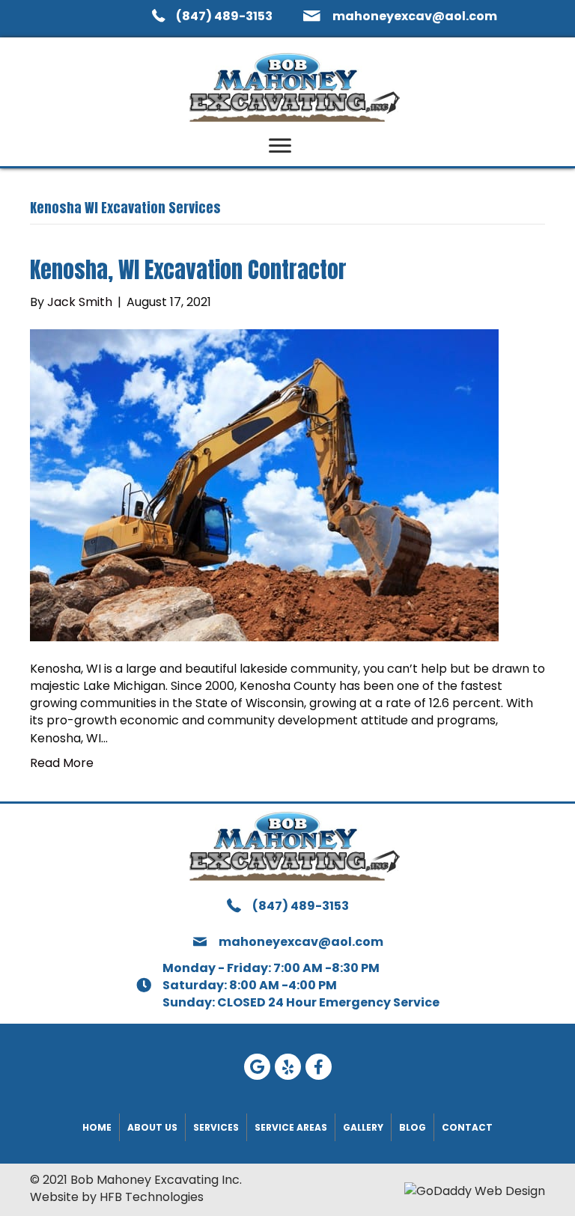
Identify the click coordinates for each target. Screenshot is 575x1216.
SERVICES (216, 1127)
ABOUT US (152, 1127)
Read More (62, 763)
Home (97, 1127)
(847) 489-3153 (224, 16)
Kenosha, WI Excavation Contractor (188, 270)
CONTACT (467, 1127)
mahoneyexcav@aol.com (414, 16)
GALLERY (363, 1127)
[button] (280, 146)
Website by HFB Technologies (117, 1197)
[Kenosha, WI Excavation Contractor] (264, 484)
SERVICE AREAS (291, 1127)
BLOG (412, 1127)
